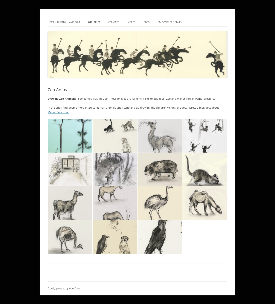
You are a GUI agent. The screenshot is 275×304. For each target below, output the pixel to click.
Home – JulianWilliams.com (64, 22)
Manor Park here (58, 112)
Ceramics (113, 22)
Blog (147, 22)
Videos (131, 22)
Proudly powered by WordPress (64, 288)
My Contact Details (170, 22)
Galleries (94, 22)
